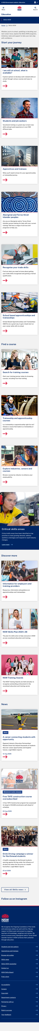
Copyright (4, 993)
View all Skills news (16, 889)
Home (3, 25)
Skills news (5, 959)
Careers (4, 989)
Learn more (5, 544)
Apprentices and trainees (9, 951)
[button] (3, 8)
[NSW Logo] (19, 8)
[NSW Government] (19, 918)
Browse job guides (7, 955)
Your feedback (6, 1014)
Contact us (5, 968)
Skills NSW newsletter (13, 964)
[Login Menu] (36, 2)
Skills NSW (7, 20)
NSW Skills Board (7, 972)
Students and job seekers (10, 947)
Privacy (3, 1006)
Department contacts (8, 997)
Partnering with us (7, 1002)
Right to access (6, 1010)
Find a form (5, 977)
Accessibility (5, 985)
